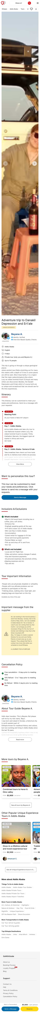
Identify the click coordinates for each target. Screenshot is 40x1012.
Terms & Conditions (10, 990)
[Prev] (5, 163)
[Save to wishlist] (31, 9)
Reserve (29, 1009)
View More (20, 464)
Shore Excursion (24, 914)
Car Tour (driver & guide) (11, 923)
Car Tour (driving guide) (10, 926)
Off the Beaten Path (9, 914)
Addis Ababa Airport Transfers (13, 897)
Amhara (32, 934)
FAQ (4, 987)
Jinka (15, 934)
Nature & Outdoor (8, 908)
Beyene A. (17, 334)
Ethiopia (4, 9)
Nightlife (5, 911)
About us (6, 962)
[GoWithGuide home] (3, 3)
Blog (4, 971)
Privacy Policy (8, 993)
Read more (20, 739)
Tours (22, 9)
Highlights (25, 905)
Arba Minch (23, 934)
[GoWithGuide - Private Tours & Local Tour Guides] (5, 336)
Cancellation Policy (10, 996)
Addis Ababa (14, 9)
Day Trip (20, 908)
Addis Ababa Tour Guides (22, 887)
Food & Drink (29, 908)
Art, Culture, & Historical (10, 905)
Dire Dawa (5, 937)
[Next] (34, 163)
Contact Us (7, 984)
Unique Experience (17, 911)
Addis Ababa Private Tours (11, 890)
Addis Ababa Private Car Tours (13, 893)
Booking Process (9, 965)
